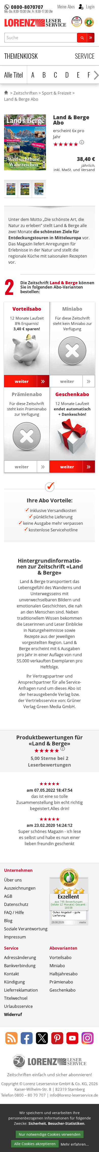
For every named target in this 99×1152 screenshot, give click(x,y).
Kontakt (11, 974)
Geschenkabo (63, 990)
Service (84, 56)
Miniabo (57, 965)
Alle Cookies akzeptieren (35, 1143)
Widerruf (13, 1014)
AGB (8, 896)
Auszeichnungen (20, 888)
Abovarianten (63, 948)
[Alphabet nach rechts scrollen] (96, 75)
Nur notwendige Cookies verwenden (49, 1134)
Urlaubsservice (18, 1006)
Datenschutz (16, 904)
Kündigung (14, 982)
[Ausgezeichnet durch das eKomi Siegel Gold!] (89, 22)
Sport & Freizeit (56, 93)
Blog (8, 920)
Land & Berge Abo (21, 99)
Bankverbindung (20, 965)
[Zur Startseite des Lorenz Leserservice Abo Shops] (37, 22)
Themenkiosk (21, 56)
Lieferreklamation (21, 990)
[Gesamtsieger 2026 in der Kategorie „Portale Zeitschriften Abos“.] (77, 21)
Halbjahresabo (64, 974)
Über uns (13, 880)
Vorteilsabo (61, 957)
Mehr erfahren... (75, 1144)
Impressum (15, 937)
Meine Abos (66, 6)
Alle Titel (13, 75)
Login (89, 6)
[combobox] (40, 37)
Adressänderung (20, 957)
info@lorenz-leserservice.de (74, 1095)
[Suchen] (85, 37)
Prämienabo (61, 982)
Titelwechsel (15, 998)
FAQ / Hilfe (14, 912)
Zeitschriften (25, 93)
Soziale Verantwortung (25, 929)
